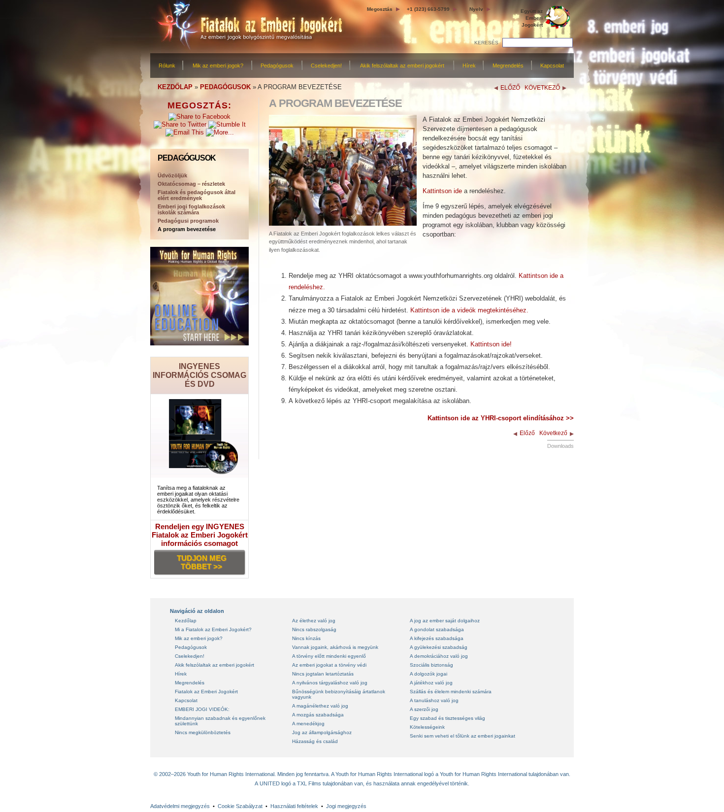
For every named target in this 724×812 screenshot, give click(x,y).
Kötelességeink (427, 727)
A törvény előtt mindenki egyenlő (329, 656)
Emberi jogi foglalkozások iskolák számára (191, 209)
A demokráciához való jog (439, 656)
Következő (553, 433)
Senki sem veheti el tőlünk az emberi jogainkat (462, 736)
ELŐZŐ (510, 87)
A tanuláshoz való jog (434, 700)
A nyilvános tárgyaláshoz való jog (329, 682)
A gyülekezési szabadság (438, 647)
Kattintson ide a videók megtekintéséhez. (469, 310)
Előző (527, 433)
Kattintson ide (442, 191)
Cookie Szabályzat (240, 806)
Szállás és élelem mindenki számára (451, 691)
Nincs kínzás (306, 638)
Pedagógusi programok (188, 221)
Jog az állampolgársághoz (322, 732)
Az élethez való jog (313, 620)
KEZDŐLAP (175, 87)
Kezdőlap (186, 620)
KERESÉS (486, 42)
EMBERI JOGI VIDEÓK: (202, 709)
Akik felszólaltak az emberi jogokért (402, 65)
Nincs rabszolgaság (314, 629)
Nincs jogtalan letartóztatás (323, 674)
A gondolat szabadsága (437, 629)
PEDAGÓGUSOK (225, 87)
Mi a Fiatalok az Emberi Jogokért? (213, 629)
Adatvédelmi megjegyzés (180, 806)
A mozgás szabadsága (318, 714)
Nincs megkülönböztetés (202, 732)
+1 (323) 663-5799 (428, 9)
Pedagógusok (277, 65)
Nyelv (476, 9)
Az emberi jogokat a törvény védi (329, 665)
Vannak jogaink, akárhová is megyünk (335, 647)
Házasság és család (315, 741)
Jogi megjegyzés (346, 806)
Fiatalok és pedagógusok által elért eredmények (196, 195)
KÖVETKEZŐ (542, 87)
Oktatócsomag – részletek (191, 184)
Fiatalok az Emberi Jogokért (206, 691)
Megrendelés (508, 65)
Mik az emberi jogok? (218, 65)
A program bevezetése (187, 229)
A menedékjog (308, 723)
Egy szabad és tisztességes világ (447, 718)
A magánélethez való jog (320, 706)
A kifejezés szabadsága (436, 638)
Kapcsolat (552, 65)
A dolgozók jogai (428, 674)
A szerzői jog (424, 709)
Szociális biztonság (431, 665)
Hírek (469, 65)
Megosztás (380, 9)
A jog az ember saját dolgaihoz (445, 620)
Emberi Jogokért (532, 18)
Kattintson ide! (491, 344)
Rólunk (167, 65)
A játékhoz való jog (431, 682)
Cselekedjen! (326, 65)
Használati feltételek (294, 806)
